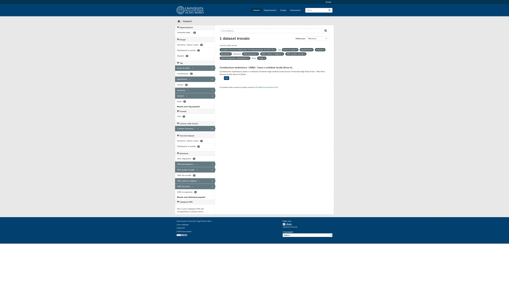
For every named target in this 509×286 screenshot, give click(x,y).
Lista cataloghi (183, 225)
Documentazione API (269, 87)
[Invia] (329, 10)
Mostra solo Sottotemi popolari (191, 197)
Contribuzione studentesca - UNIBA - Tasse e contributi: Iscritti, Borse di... (256, 67)
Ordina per (300, 38)
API (256, 87)
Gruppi (283, 10)
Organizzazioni (270, 10)
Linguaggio (288, 232)
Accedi (328, 2)
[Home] (179, 21)
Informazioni (295, 10)
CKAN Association (184, 231)
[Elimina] (274, 50)
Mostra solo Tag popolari (188, 107)
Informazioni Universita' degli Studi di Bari (194, 221)
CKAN (287, 224)
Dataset (256, 10)
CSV (226, 78)
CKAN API (181, 228)
